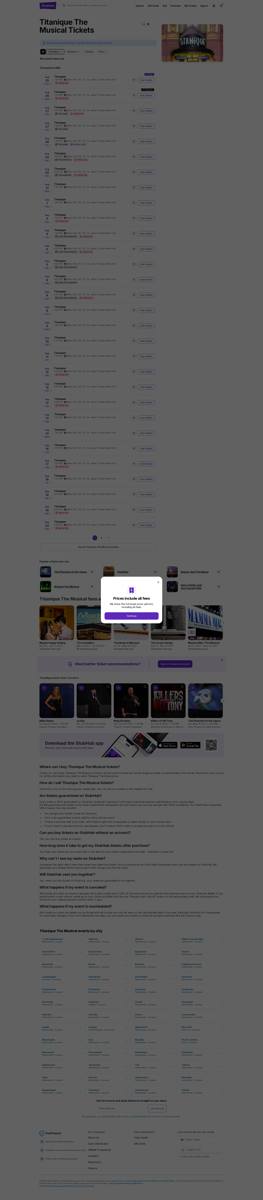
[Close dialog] (158, 582)
